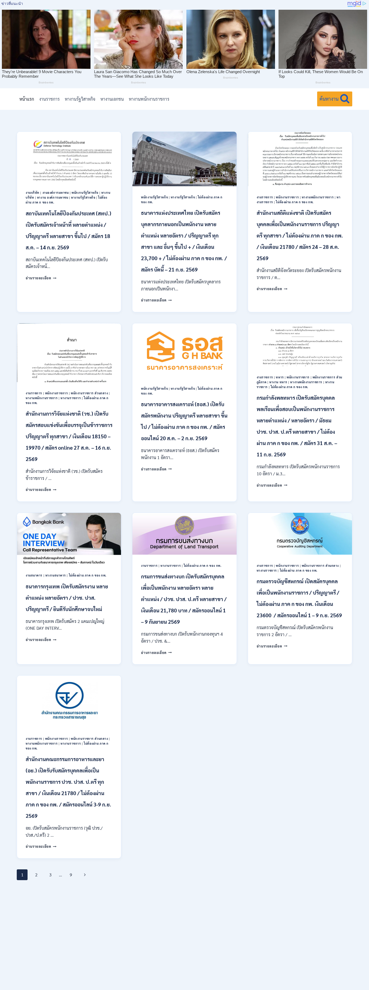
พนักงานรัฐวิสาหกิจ (85, 193)
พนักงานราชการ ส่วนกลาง (89, 393)
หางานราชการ (71, 398)
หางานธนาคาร (55, 575)
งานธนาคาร (34, 575)
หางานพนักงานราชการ (149, 99)
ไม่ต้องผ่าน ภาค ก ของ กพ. (294, 202)
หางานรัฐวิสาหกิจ (80, 99)
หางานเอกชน (112, 99)
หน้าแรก (26, 99)
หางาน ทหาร (278, 382)
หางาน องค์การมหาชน (52, 197)
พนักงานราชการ (287, 197)
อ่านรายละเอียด (41, 278)
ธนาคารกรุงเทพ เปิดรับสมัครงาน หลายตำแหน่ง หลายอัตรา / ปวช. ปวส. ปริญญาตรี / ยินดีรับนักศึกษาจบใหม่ (67, 597)
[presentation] (69, 157)
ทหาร (280, 377)
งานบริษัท (32, 193)
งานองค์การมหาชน (55, 193)
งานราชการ (49, 99)
